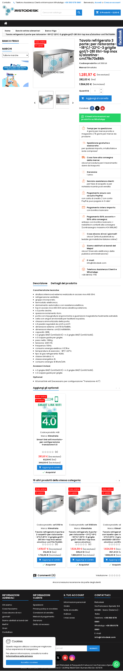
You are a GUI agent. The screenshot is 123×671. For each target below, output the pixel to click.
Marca (82, 67)
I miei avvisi (69, 617)
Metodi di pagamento (43, 616)
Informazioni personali (75, 602)
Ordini (67, 606)
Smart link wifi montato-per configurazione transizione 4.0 (50, 442)
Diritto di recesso (41, 624)
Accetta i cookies (29, 662)
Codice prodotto (88, 63)
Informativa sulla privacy (19, 656)
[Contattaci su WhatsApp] (116, 664)
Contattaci (7, 632)
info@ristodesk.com (105, 637)
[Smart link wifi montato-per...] (49, 412)
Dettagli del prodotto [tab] (64, 283)
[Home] (5, 23)
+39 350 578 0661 (72, 2)
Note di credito (71, 610)
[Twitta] (97, 108)
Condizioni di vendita (43, 612)
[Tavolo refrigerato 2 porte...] (49, 505)
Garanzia (37, 620)
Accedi (98, 2)
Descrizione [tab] (40, 283)
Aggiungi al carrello (94, 98)
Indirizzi (67, 613)
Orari (4, 628)
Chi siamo (7, 604)
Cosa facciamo (9, 608)
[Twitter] (58, 658)
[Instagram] (72, 658)
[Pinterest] (102, 108)
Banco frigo (10, 41)
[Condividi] (92, 108)
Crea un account (112, 2)
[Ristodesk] (20, 10)
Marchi (7, 48)
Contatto (6, 2)
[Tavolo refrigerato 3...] (83, 505)
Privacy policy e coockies (45, 608)
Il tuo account (74, 595)
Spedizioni (38, 604)
